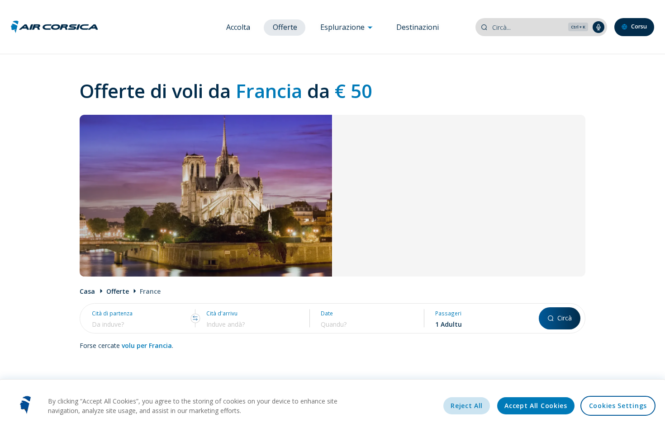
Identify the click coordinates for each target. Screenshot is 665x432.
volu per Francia (147, 345)
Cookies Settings (618, 405)
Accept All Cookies (535, 405)
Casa (87, 291)
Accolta (238, 27)
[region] (332, 405)
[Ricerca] (484, 27)
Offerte (285, 27)
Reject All (467, 405)
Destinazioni (417, 27)
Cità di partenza (112, 313)
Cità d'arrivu (222, 313)
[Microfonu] (598, 27)
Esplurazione (343, 27)
